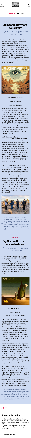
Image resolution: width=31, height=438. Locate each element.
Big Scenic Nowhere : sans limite (15, 26)
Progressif (15, 21)
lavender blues (10, 223)
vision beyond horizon (17, 228)
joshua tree (15, 393)
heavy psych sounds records (17, 221)
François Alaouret (12, 32)
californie (6, 219)
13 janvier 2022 (24, 248)
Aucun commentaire (16, 34)
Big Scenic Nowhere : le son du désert (15, 242)
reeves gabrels (11, 396)
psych (15, 224)
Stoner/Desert (24, 21)
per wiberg (18, 394)
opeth (24, 223)
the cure (17, 226)
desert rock (19, 219)
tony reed (6, 228)
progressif (10, 224)
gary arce (6, 221)
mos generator (19, 223)
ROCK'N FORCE (10, 435)
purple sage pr (21, 224)
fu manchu (25, 219)
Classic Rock (6, 21)
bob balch (23, 217)
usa (10, 228)
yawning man (11, 399)
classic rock (12, 219)
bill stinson (17, 217)
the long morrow (24, 226)
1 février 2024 (24, 32)
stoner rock (11, 226)
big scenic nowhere (9, 217)
